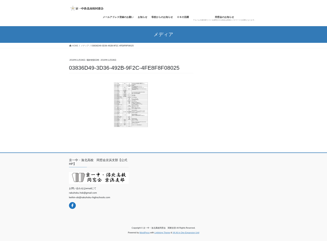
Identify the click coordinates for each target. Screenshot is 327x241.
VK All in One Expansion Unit (186, 232)
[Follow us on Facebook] (72, 205)
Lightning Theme (162, 232)
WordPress (144, 232)
